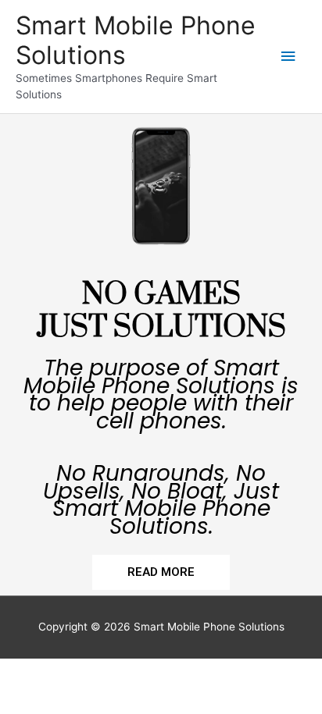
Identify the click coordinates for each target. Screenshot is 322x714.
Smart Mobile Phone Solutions (136, 40)
